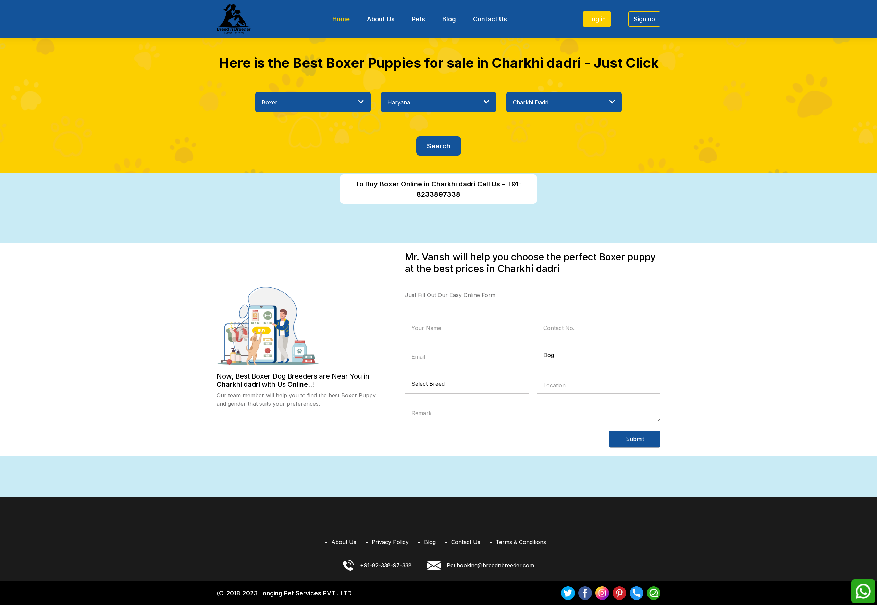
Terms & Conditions (521, 542)
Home (341, 19)
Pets (418, 19)
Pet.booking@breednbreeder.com (490, 565)
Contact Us (490, 19)
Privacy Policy (390, 542)
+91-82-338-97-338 (386, 565)
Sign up (644, 19)
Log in (597, 19)
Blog (449, 19)
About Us (381, 19)
